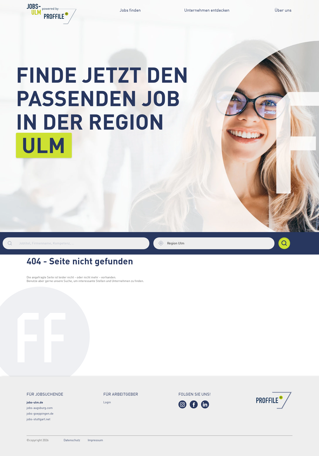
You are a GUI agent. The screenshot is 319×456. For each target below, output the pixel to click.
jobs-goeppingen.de (40, 413)
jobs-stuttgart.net (38, 419)
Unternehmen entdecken (206, 10)
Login (107, 402)
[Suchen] (284, 243)
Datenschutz (72, 440)
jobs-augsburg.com (40, 408)
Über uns (283, 10)
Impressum (95, 440)
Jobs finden (130, 10)
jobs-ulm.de (35, 402)
